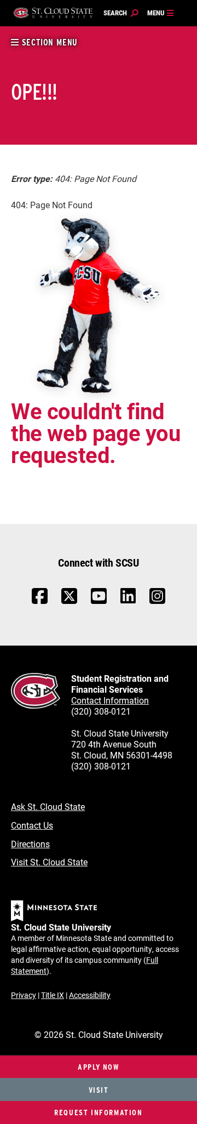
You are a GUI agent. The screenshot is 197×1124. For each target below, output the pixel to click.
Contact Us (32, 825)
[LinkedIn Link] (128, 598)
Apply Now (98, 1066)
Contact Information (110, 700)
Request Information (98, 1112)
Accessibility (90, 995)
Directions (30, 843)
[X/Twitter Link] (69, 601)
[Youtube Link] (98, 601)
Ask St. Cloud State (48, 806)
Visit (99, 1089)
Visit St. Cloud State (49, 862)
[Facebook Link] (39, 601)
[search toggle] (120, 13)
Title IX (52, 995)
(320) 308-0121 (101, 711)
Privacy (23, 995)
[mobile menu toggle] (161, 13)
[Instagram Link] (157, 601)
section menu (48, 42)
